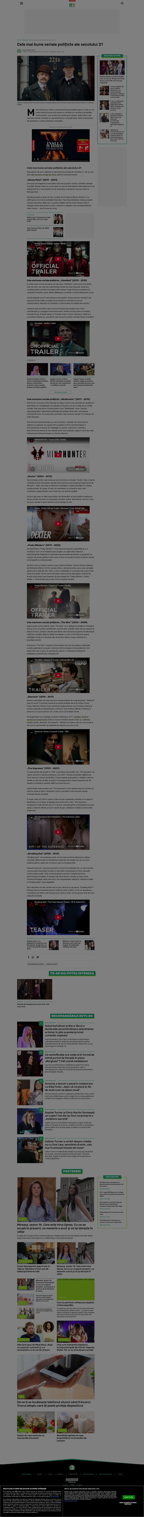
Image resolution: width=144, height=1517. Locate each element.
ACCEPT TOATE (128, 1497)
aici (15, 1507)
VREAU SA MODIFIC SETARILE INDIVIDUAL (128, 1503)
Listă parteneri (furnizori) (70, 1501)
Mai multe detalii (55, 1496)
